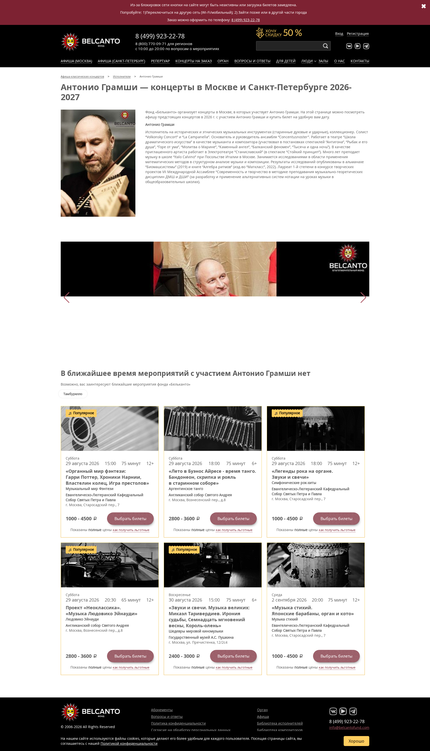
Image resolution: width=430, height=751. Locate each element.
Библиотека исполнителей (280, 723)
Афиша (263, 716)
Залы (323, 61)
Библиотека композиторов (280, 730)
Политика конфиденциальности (178, 723)
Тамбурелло (72, 394)
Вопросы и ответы (252, 61)
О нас (339, 61)
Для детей (286, 61)
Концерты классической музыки (90, 42)
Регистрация (358, 33)
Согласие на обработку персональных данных (190, 730)
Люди (307, 61)
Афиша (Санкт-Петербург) (121, 61)
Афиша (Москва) (76, 61)
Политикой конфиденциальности (129, 743)
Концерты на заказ (193, 61)
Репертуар (160, 61)
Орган (222, 61)
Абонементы (162, 709)
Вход (339, 33)
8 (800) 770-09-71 (150, 43)
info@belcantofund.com (349, 727)
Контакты (360, 61)
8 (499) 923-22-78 (245, 19)
